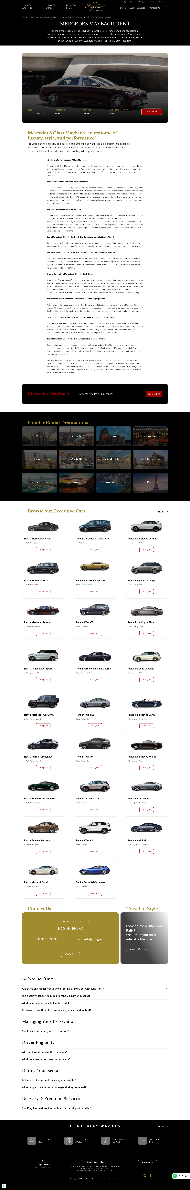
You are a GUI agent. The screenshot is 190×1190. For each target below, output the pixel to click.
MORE (161, 512)
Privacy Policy (114, 1179)
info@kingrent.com (97, 939)
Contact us (70, 954)
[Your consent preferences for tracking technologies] (4, 1186)
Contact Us (147, 1163)
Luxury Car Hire (138, 949)
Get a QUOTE (152, 112)
